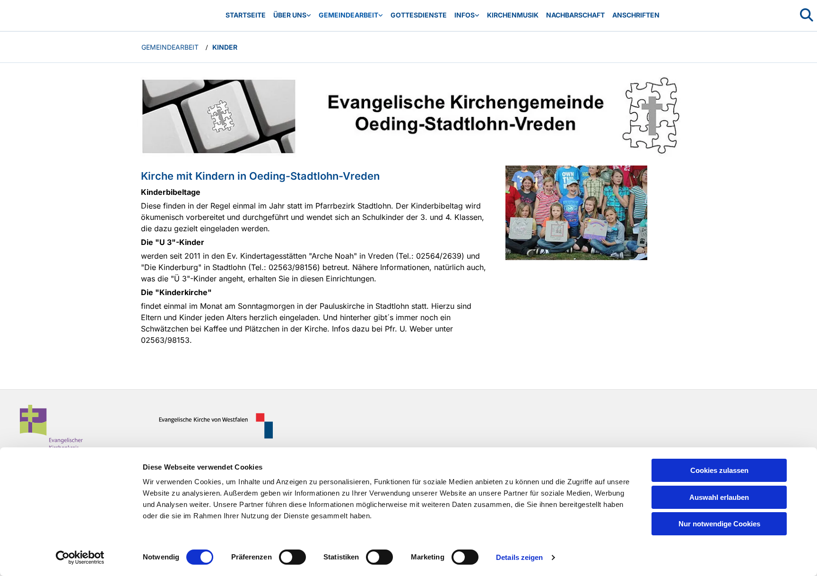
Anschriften (636, 15)
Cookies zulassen (719, 470)
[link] (292, 15)
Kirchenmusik (513, 15)
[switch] (292, 557)
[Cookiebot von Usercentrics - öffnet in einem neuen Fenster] (80, 557)
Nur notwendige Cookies (719, 524)
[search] (806, 15)
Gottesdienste (419, 15)
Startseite (246, 15)
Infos (464, 15)
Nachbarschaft (575, 15)
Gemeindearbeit (348, 15)
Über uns (289, 15)
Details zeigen (519, 557)
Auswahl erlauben (719, 497)
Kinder (224, 47)
